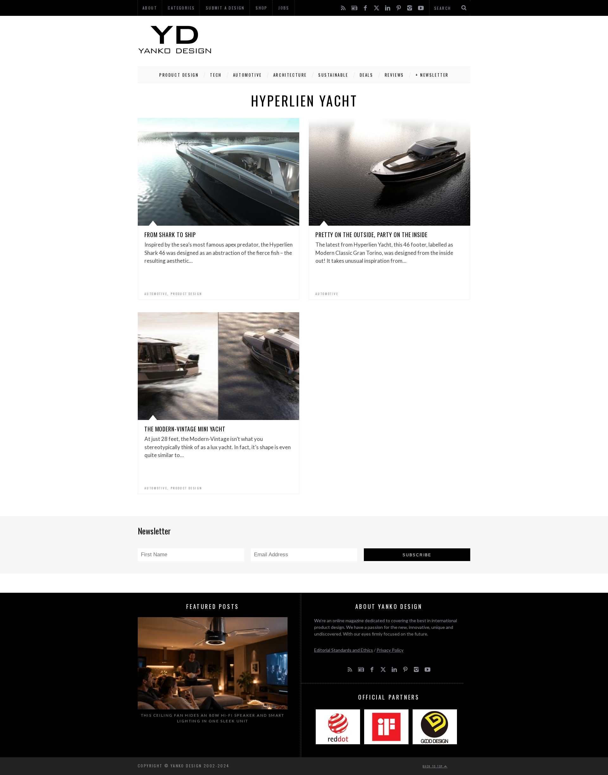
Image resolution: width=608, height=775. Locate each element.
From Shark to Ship (170, 234)
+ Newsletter (432, 75)
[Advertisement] (355, 39)
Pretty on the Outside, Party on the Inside (371, 234)
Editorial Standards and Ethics (343, 650)
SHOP (262, 7)
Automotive (247, 75)
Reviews (394, 75)
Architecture (290, 75)
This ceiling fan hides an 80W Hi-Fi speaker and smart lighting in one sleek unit (213, 718)
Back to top (433, 766)
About (149, 7)
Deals (366, 75)
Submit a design (225, 7)
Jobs (283, 7)
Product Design (179, 75)
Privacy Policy (390, 650)
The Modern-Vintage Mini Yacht (184, 429)
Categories (181, 7)
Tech (215, 75)
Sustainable (333, 75)
